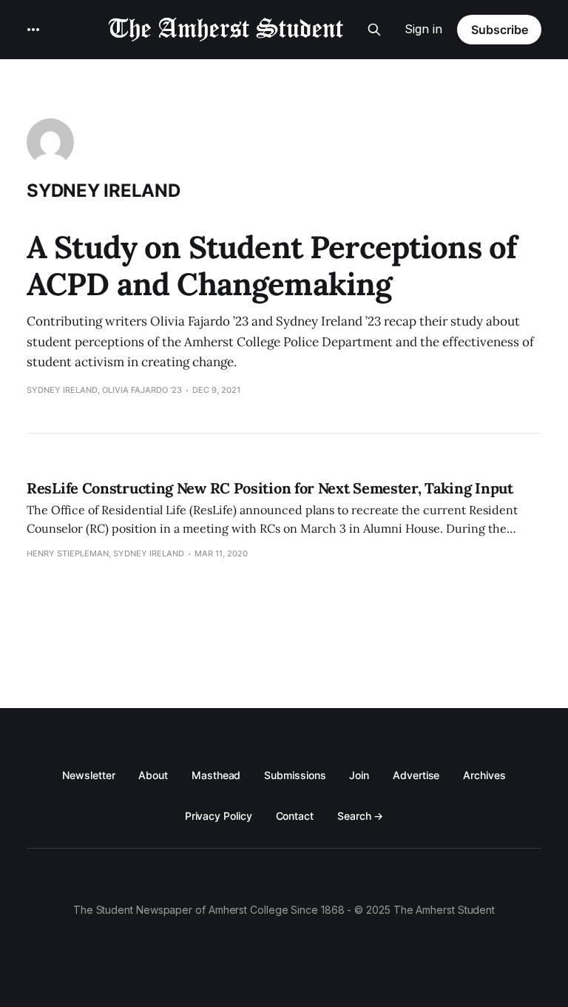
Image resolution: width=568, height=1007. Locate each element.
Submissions (294, 775)
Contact (295, 815)
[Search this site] (374, 29)
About (153, 775)
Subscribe (499, 29)
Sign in (423, 28)
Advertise (416, 775)
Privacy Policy (218, 815)
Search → (360, 815)
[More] (33, 29)
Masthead (216, 775)
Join (359, 775)
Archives (484, 775)
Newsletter (88, 775)
